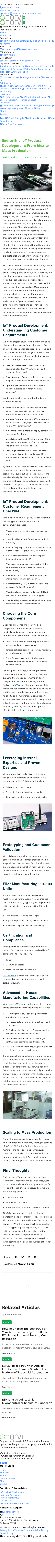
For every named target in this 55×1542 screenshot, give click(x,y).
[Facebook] (1, 1462)
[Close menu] (24, 22)
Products (4, 35)
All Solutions (8, 85)
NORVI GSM (18, 41)
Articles (7, 1322)
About (3, 111)
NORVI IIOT (32, 41)
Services (4, 94)
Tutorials (24, 105)
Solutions (5, 83)
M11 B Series (33, 60)
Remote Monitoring (9, 1497)
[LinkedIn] (3, 1462)
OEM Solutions (7, 1500)
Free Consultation (11, 97)
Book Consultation (32, 13)
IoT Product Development (35, 97)
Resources (5, 102)
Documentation (9, 105)
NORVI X (6, 41)
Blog (38, 108)
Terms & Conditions (24, 1530)
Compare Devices (11, 77)
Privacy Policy (7, 1530)
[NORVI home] (11, 22)
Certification (9, 975)
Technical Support (27, 100)
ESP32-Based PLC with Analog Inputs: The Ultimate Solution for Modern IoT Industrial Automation (25, 1369)
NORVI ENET (46, 41)
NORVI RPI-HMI (9, 49)
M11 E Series (18, 60)
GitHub (34, 105)
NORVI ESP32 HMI (28, 49)
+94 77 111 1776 (10, 1514)
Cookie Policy (6, 1533)
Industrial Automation (10, 1495)
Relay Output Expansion (37, 69)
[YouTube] (5, 1462)
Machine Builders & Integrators (15, 1503)
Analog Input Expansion (13, 66)
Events (30, 108)
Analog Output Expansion (39, 66)
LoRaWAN (16, 685)
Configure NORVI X (31, 77)
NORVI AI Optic (9, 55)
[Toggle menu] (24, 17)
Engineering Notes (15, 108)
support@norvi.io (10, 1511)
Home (3, 32)
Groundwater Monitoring (29, 85)
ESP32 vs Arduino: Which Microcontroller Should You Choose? (27, 1401)
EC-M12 (6, 60)
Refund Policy (41, 1530)
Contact (3, 114)
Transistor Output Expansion (14, 71)
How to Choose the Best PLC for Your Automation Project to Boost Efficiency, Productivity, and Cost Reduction (25, 1333)
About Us (4, 1472)
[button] (16, 1257)
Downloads (46, 105)
